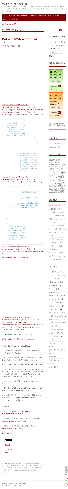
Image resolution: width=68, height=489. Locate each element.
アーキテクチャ (38, 463)
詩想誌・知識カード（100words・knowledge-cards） (19, 339)
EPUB (56, 162)
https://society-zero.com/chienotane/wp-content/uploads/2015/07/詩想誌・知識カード (17, 318)
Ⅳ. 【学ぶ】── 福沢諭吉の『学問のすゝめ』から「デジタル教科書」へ (57, 256)
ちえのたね (7, 19)
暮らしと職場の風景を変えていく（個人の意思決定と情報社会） (57, 333)
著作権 (51, 188)
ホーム (5, 16)
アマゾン (54, 171)
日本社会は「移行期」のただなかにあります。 (21, 40)
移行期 (18, 470)
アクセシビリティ (59, 168)
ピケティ (61, 179)
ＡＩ (50, 194)
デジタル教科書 (57, 177)
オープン (52, 173)
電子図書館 (56, 190)
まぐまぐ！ (60, 90)
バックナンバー (55, 89)
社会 (15, 470)
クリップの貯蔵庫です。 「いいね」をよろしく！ (57, 126)
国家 (8, 468)
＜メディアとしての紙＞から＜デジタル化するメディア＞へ (57, 275)
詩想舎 (14, 19)
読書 (59, 188)
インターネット (10, 466)
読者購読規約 (54, 86)
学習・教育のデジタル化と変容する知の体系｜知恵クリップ (55, 75)
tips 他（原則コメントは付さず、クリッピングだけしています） (57, 295)
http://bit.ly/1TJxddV (11, 334)
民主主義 (52, 186)
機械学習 (62, 185)
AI (56, 159)
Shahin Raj (22, 486)
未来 (3, 470)
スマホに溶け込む (37, 466)
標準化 (57, 185)
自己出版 (60, 186)
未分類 (51, 340)
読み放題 (55, 188)
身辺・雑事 (52, 367)
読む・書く (30, 470)
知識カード (11, 470)
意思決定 (17, 468)
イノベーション (60, 171)
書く (41, 468)
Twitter (60, 166)
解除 (59, 81)
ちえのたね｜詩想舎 (14, 4)
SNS (57, 166)
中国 (53, 183)
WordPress (11, 486)
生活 (6, 470)
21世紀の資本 (52, 159)
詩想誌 (22, 470)
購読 (54, 81)
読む (26, 470)
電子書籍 (60, 192)
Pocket (7, 445)
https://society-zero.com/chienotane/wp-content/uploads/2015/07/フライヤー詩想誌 (16, 106)
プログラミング (54, 181)
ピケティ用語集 (54, 302)
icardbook (52, 289)
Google (61, 164)
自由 (64, 186)
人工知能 (60, 182)
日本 (50, 185)
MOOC (54, 166)
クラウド (25, 466)
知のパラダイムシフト (21, 463)
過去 (35, 470)
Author (12, 16)
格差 (53, 185)
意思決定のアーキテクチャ (27, 468)
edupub (51, 162)
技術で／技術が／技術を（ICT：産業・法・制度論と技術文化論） (57, 323)
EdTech (51, 161)
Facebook (53, 164)
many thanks (53, 16)
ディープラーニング (58, 175)
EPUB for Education (38, 16)
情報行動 (12, 468)
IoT (50, 166)
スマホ (30, 466)
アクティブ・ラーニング (57, 170)
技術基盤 (37, 468)
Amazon (60, 159)
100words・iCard (55, 282)
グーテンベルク (19, 466)
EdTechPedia (22, 16)
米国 (56, 186)
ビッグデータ (53, 179)
